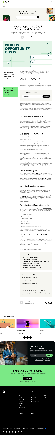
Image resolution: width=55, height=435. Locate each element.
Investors (21, 397)
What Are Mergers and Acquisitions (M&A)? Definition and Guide (36, 261)
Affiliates (21, 403)
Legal (20, 405)
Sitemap (32, 428)
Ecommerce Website (35, 419)
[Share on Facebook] (46, 303)
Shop (20, 416)
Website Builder (34, 417)
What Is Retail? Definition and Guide (30, 259)
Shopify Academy (35, 399)
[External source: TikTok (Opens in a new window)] (15, 432)
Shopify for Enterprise (23, 419)
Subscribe (49, 355)
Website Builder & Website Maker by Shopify (32, 267)
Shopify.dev (46, 393)
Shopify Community (35, 401)
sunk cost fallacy (25, 196)
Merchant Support (35, 393)
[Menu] (52, 2)
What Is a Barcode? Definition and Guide (31, 263)
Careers (20, 395)
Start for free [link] (46, 96)
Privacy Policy (47, 360)
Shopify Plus (21, 417)
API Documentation (47, 395)
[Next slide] (30, 337)
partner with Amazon (46, 208)
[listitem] (27, 327)
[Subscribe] (38, 17)
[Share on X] (49, 303)
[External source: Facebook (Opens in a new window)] (3, 432)
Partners (21, 401)
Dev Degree (46, 397)
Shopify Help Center (35, 395)
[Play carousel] (27, 337)
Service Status (22, 407)
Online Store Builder (35, 416)
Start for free (47, 1)
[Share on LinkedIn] (51, 303)
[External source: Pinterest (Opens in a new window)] (21, 432)
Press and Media (22, 399)
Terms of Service (17, 428)
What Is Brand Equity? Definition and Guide (31, 265)
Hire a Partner (34, 397)
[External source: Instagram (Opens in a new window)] (12, 432)
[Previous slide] (24, 337)
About (20, 393)
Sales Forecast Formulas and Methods (30, 257)
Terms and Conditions (39, 360)
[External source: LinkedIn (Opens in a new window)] (18, 432)
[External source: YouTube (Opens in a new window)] (9, 432)
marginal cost (43, 178)
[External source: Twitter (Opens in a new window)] (6, 432)
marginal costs (37, 173)
